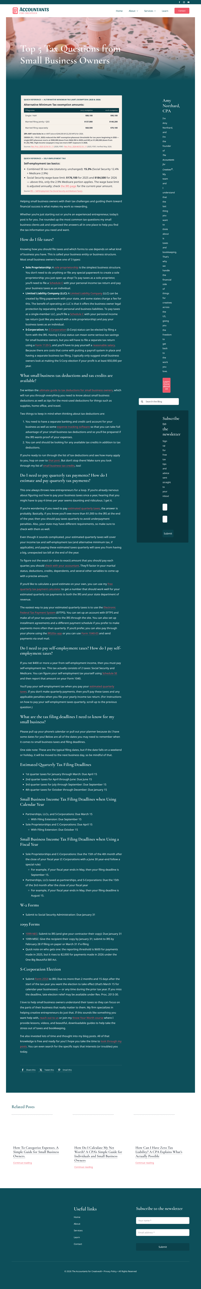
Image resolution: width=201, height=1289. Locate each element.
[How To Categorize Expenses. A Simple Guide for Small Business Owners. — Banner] (32, 1113)
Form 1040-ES (89, 633)
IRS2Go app (55, 633)
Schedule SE (109, 673)
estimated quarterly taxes (84, 508)
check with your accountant (62, 565)
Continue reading (22, 1162)
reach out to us (49, 1018)
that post (54, 460)
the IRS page (68, 186)
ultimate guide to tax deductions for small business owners (76, 390)
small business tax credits (59, 465)
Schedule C (56, 283)
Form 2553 (41, 979)
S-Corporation (57, 329)
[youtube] (188, 2)
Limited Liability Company (86, 293)
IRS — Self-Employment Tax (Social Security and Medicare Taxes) (56, 191)
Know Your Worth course (87, 1018)
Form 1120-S (43, 345)
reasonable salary (104, 345)
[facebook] (179, 2)
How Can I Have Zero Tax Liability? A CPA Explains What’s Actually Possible (159, 1151)
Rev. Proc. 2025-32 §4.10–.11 (42, 146)
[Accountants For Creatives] (18, 1207)
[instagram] (184, 2)
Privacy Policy (110, 1271)
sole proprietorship (66, 267)
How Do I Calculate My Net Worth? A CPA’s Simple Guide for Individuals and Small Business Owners (98, 1154)
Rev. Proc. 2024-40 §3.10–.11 (75, 146)
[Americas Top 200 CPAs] (38, 1227)
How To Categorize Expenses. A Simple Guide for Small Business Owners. (36, 1151)
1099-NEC (31, 934)
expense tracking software (73, 427)
